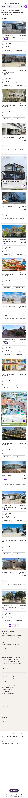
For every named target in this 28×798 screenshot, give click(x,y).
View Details (7, 487)
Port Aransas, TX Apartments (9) (8, 683)
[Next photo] (25, 27)
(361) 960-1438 (5, 479)
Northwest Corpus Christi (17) (8, 715)
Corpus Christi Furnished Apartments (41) (11, 659)
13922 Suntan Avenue (7, 538)
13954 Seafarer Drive (7, 505)
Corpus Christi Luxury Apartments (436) (10, 661)
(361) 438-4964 (5, 343)
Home (2, 10)
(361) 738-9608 (5, 376)
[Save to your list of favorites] (24, 23)
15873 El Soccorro (6, 272)
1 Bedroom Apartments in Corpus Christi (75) (11, 635)
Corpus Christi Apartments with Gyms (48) (11, 653)
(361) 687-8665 (5, 276)
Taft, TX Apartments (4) (6, 681)
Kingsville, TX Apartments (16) (8, 689)
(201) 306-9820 (5, 107)
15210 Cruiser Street (7, 572)
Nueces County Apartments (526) (9, 700)
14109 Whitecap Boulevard (8, 339)
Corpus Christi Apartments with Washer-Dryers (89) (13, 657)
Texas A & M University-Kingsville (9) (9, 728)
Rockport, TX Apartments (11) (8, 687)
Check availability (19, 50)
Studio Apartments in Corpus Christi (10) (10, 637)
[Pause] (25, 157)
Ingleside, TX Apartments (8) (8, 678)
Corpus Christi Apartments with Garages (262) (12, 650)
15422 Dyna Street (6, 475)
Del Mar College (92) (6, 723)
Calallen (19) (4, 717)
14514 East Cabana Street (8, 137)
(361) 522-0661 (5, 141)
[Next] (25, 6)
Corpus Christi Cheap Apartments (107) (10, 644)
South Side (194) (5, 706)
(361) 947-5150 (5, 576)
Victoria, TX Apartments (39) (8, 693)
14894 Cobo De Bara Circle (9, 306)
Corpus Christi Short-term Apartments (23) (11, 670)
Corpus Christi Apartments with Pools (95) (11, 655)
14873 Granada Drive (7, 206)
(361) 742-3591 (5, 445)
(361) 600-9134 (5, 39)
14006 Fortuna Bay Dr (7, 35)
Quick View (7, 50)
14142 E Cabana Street (7, 441)
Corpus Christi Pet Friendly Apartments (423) (11, 663)
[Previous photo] (3, 27)
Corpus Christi (10, 10)
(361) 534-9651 (5, 542)
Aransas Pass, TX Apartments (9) (8, 685)
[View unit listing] (24, 185)
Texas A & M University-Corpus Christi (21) (10, 725)
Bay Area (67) (4, 708)
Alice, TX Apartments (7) (7, 691)
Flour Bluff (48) (5, 713)
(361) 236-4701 (5, 74)
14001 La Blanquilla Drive (8, 103)
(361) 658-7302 (5, 210)
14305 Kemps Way (6, 239)
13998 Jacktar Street (7, 605)
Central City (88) (5, 710)
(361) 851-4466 (5, 509)
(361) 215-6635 (5, 310)
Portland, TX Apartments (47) (8, 676)
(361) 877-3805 (5, 609)
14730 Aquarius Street (7, 373)
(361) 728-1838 (5, 243)
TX (5, 10)
